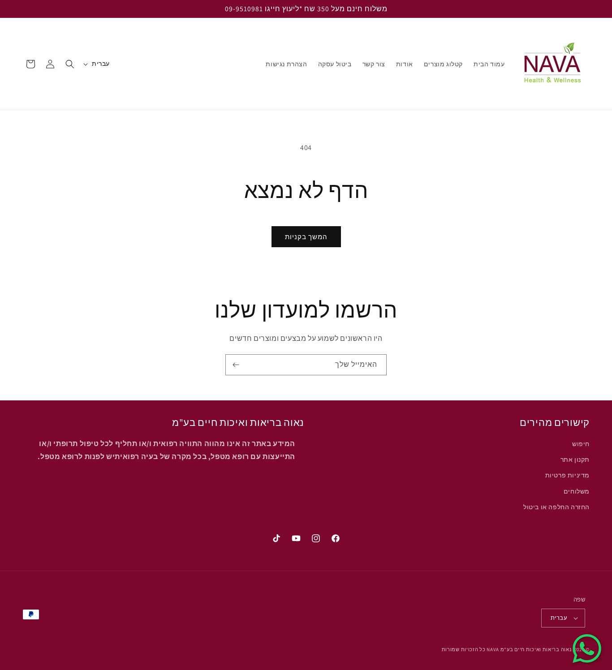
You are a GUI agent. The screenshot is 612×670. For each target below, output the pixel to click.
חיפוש (581, 444)
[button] (70, 64)
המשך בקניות (306, 236)
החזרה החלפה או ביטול (556, 507)
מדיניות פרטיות (567, 476)
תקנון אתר (575, 459)
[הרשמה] (236, 364)
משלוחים (577, 491)
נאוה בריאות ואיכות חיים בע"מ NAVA (529, 649)
